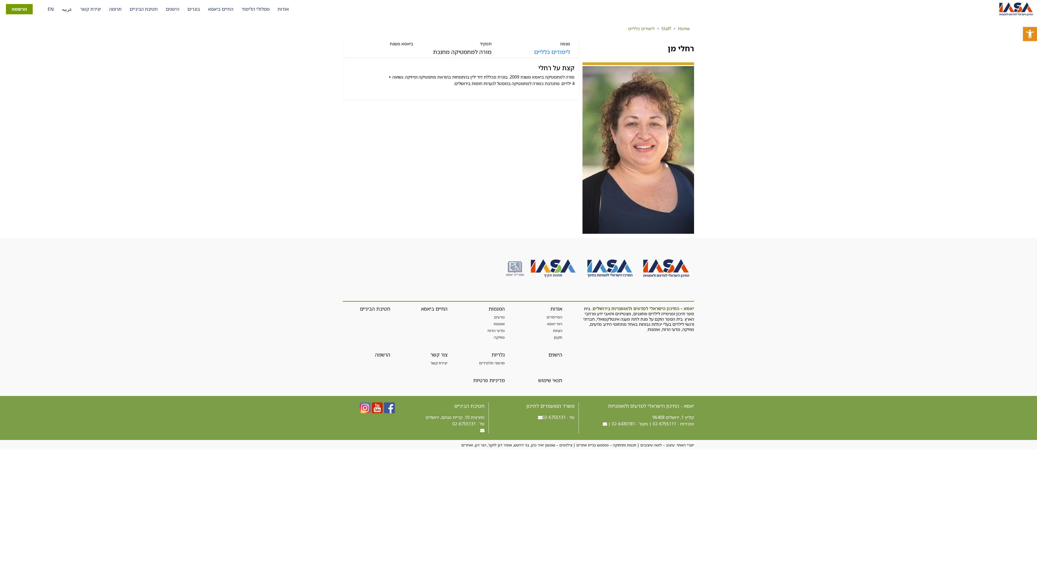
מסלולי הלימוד (255, 9)
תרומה (115, 9)
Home (684, 29)
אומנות (499, 323)
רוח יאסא (554, 323)
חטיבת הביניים (144, 9)
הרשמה (19, 9)
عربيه (67, 9)
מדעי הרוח (496, 330)
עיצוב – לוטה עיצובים (657, 445)
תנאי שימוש (550, 380)
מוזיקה (499, 337)
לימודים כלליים (641, 29)
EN (51, 9)
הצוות (557, 330)
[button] (1030, 34)
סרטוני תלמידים (492, 362)
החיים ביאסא (220, 9)
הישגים (172, 9)
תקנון (558, 337)
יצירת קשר (90, 9)
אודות (283, 9)
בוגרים (193, 9)
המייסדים (554, 317)
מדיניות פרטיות (489, 380)
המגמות (497, 308)
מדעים (499, 317)
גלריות (498, 354)
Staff (666, 29)
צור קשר (438, 354)
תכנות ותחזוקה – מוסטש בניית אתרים (606, 445)
